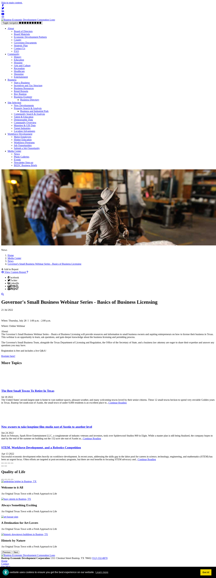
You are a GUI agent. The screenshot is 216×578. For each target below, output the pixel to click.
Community (13, 54)
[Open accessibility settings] (6, 572)
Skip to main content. (11, 2)
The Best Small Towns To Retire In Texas (27, 390)
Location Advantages (24, 131)
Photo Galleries (21, 156)
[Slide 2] (5, 479)
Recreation (19, 68)
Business (12, 79)
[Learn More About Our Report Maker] (27, 272)
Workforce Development (20, 134)
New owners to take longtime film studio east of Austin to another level (46, 426)
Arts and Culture (22, 65)
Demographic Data (23, 119)
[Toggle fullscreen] (9, 463)
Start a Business (22, 82)
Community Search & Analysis (29, 114)
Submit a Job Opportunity (27, 148)
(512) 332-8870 (100, 558)
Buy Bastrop (20, 94)
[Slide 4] (12, 479)
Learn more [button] (102, 572)
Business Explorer (23, 97)
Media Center (14, 151)
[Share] (5, 463)
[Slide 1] (2, 479)
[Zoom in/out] (12, 463)
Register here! (8, 356)
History (17, 57)
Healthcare (19, 71)
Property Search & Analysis (28, 108)
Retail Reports (21, 91)
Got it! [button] (206, 572)
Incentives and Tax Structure (28, 85)
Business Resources (24, 88)
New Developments (24, 105)
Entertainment (21, 77)
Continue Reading (117, 402)
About (11, 28)
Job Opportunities (23, 145)
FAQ (16, 51)
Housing (18, 62)
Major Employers (22, 136)
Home (4, 561)
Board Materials (22, 34)
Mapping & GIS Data (25, 125)
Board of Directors (23, 31)
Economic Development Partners (30, 37)
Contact (5, 563)
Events (17, 159)
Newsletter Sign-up (23, 162)
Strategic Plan (21, 45)
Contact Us (19, 48)
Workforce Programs (24, 142)
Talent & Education (23, 117)
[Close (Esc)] (2, 463)
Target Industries (22, 128)
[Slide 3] (9, 479)
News (17, 154)
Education (19, 59)
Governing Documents (25, 42)
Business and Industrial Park (34, 111)
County (17, 40)
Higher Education (23, 139)
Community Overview (25, 122)
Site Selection (14, 102)
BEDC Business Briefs (25, 165)
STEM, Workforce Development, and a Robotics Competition (41, 447)
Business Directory (29, 99)
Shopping (19, 74)
